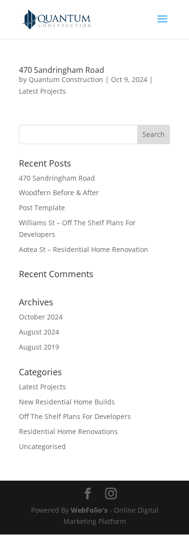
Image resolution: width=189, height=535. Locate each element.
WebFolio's (89, 510)
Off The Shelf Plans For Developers (75, 416)
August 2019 (39, 346)
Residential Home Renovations (68, 431)
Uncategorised (42, 446)
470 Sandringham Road (61, 70)
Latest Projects (42, 91)
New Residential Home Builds (67, 401)
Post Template (42, 207)
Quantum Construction (66, 79)
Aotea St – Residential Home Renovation (83, 249)
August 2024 (39, 331)
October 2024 (41, 316)
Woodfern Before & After (59, 192)
